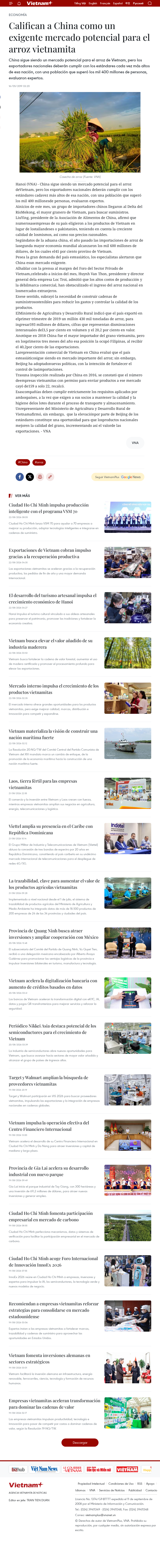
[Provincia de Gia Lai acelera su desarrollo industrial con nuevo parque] (127, 1180)
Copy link (50, 477)
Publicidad (135, 1490)
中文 (127, 3)
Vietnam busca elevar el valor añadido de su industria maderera (50, 644)
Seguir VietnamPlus (107, 477)
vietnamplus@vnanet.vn (100, 1515)
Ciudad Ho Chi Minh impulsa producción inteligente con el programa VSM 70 (49, 508)
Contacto (151, 1490)
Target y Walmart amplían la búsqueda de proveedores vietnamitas (48, 1080)
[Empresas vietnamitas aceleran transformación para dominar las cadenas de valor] (127, 1413)
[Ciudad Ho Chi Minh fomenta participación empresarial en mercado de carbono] (127, 1225)
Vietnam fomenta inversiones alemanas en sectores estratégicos (49, 1358)
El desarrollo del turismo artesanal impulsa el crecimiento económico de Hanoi (52, 598)
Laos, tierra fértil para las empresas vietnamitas (43, 784)
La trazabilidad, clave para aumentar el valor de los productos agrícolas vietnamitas (54, 884)
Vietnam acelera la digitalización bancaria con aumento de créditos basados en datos (53, 984)
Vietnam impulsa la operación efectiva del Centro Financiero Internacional (49, 1126)
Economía (18, 15)
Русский (138, 3)
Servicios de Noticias (112, 1490)
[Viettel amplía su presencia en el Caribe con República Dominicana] (127, 838)
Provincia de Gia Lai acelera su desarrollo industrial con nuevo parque (49, 1171)
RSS (139, 1483)
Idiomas (80, 1490)
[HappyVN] (133, 1469)
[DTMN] (79, 1469)
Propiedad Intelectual (91, 1483)
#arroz (39, 462)
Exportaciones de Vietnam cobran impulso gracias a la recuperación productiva (50, 553)
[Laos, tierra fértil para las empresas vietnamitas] (127, 793)
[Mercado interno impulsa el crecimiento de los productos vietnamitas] (127, 698)
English (93, 3)
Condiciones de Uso (120, 1483)
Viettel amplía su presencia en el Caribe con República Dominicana (51, 829)
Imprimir (40, 477)
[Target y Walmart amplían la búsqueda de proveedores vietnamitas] (127, 1089)
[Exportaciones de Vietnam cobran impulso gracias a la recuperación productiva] (127, 562)
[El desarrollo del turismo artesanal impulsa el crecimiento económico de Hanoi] (127, 607)
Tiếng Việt (80, 3)
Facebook (20, 477)
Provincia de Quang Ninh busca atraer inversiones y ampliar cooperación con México (53, 934)
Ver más (22, 495)
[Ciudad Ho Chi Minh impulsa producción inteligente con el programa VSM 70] (127, 517)
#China (23, 462)
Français (105, 3)
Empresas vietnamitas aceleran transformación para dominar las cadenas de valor (54, 1404)
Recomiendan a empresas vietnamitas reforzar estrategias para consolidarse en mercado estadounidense (54, 1310)
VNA (92, 1490)
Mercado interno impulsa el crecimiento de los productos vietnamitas (54, 689)
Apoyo (150, 1483)
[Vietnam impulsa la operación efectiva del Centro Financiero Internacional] (127, 1135)
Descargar (80, 1442)
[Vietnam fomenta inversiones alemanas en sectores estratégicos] (127, 1367)
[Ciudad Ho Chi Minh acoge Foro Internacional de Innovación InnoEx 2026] (127, 1270)
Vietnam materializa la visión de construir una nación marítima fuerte (53, 734)
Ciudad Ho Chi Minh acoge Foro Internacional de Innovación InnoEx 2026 (53, 1261)
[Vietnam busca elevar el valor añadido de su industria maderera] (127, 653)
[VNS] (24, 1469)
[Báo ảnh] (107, 1469)
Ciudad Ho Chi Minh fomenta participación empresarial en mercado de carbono (51, 1216)
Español (118, 3)
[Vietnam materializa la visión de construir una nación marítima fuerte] (127, 743)
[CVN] (52, 1469)
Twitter (30, 477)
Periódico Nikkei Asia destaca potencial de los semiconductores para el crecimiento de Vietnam (52, 1032)
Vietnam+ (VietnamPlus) (39, 3)
